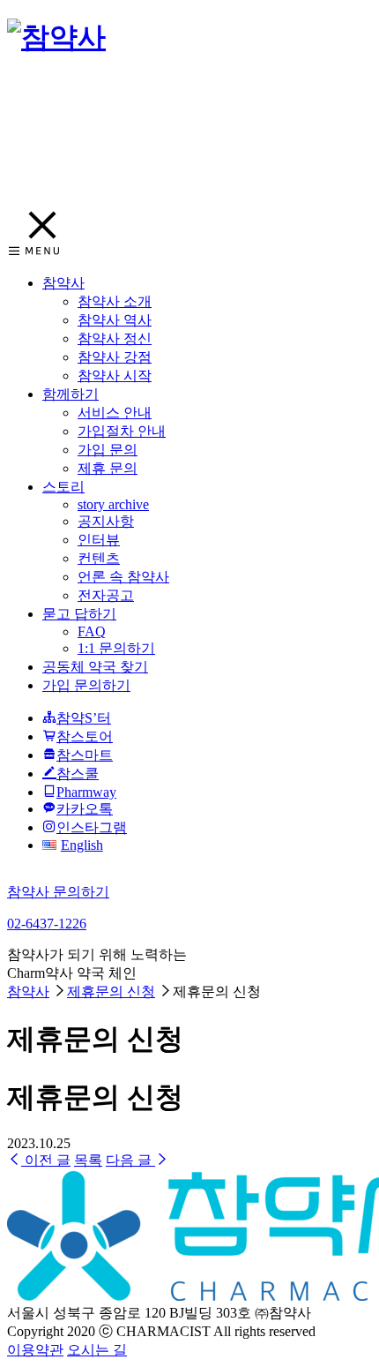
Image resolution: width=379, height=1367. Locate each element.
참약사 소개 (115, 301)
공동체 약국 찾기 (95, 666)
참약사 (63, 282)
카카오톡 (84, 808)
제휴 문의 (107, 468)
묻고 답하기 (79, 613)
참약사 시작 (115, 375)
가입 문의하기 (86, 685)
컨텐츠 (99, 558)
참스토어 (84, 736)
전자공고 (106, 595)
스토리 (63, 486)
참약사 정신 (115, 338)
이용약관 (35, 1349)
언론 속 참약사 (123, 576)
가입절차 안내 (122, 431)
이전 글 (46, 1160)
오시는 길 (97, 1349)
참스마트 (84, 754)
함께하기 (70, 394)
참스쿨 (77, 773)
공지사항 (106, 521)
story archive (113, 504)
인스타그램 (91, 827)
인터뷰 (99, 539)
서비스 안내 (115, 412)
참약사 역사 (115, 319)
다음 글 (130, 1160)
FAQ (92, 631)
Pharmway (86, 792)
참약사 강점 (115, 356)
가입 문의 (107, 449)
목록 (88, 1160)
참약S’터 (83, 717)
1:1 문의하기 (116, 648)
